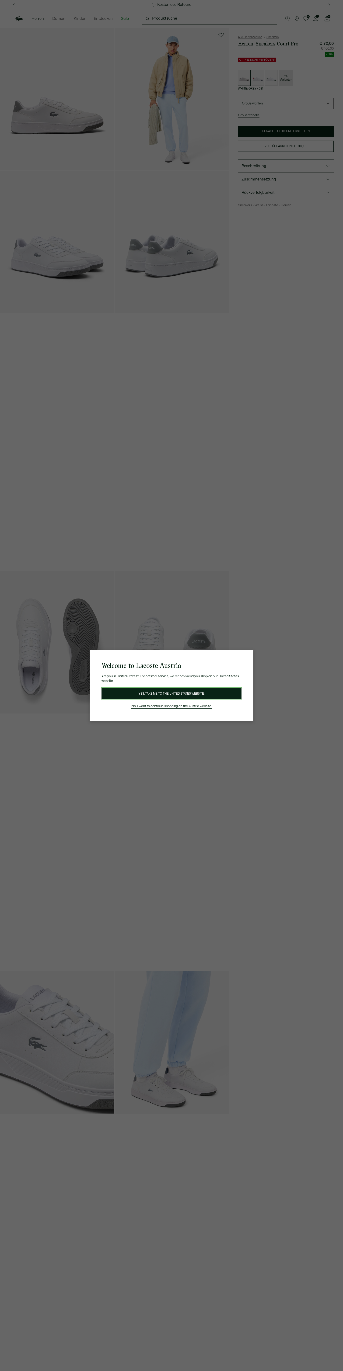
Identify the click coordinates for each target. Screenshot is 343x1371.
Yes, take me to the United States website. (171, 693)
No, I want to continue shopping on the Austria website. (171, 706)
